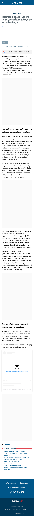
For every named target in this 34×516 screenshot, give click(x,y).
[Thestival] (17, 2)
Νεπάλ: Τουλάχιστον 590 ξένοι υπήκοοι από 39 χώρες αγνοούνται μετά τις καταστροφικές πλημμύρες (16, 459)
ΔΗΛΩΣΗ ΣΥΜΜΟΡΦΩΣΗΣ (17, 513)
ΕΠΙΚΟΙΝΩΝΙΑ (25, 509)
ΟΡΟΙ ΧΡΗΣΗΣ (16, 509)
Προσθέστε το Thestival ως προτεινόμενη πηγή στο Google (18, 52)
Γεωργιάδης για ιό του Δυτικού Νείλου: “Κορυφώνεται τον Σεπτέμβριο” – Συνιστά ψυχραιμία (16, 453)
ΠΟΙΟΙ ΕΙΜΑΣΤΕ (8, 509)
